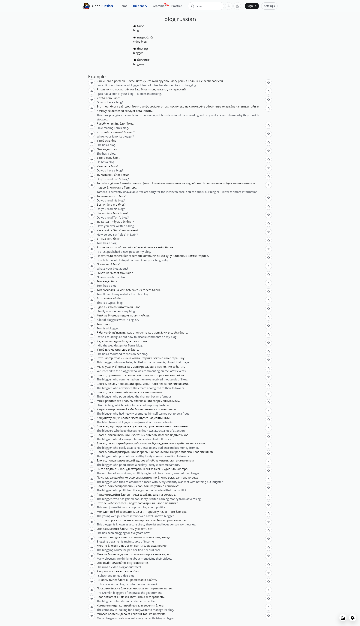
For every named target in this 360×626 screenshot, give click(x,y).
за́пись (148, 247)
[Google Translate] (228, 6)
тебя (102, 98)
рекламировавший (121, 384)
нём (162, 256)
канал (133, 392)
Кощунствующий (108, 418)
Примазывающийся (110, 477)
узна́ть (248, 183)
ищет (114, 605)
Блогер (101, 375)
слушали (108, 366)
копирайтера (128, 605)
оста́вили (149, 256)
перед (163, 384)
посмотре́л (122, 89)
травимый (121, 358)
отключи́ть (140, 332)
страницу (178, 358)
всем (132, 477)
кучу (169, 256)
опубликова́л (124, 247)
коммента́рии (157, 332)
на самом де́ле (195, 106)
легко (111, 443)
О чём (101, 264)
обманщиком (167, 409)
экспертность (155, 597)
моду (175, 401)
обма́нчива (213, 106)
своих (157, 554)
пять (144, 529)
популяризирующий (122, 452)
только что (106, 89)
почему (102, 111)
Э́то (99, 298)
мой (155, 81)
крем (138, 384)
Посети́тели (105, 256)
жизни (164, 452)
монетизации (143, 554)
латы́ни (131, 230)
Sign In (252, 6)
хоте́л (108, 332)
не (107, 273)
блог (140, 26)
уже (137, 529)
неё (101, 140)
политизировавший (121, 486)
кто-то (112, 307)
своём (160, 247)
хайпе (161, 614)
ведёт (107, 149)
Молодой (103, 511)
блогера (120, 366)
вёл (123, 221)
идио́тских (179, 256)
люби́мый (116, 132)
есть (109, 98)
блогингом (127, 529)
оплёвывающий (119, 435)
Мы (99, 366)
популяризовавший (121, 460)
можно (238, 183)
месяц (158, 469)
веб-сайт (132, 290)
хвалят (146, 588)
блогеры (114, 315)
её (109, 111)
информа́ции (151, 106)
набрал (175, 452)
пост (107, 106)
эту (132, 426)
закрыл (158, 358)
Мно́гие (102, 315)
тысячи (170, 375)
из (140, 290)
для (128, 341)
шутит (143, 418)
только (186, 477)
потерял (163, 435)
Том (99, 281)
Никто (101, 273)
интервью (150, 511)
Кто (99, 132)
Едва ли (102, 307)
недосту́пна (141, 183)
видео (166, 554)
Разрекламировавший (112, 409)
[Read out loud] (134, 26)
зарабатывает (184, 443)
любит (157, 520)
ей (132, 545)
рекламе (169, 494)
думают (125, 554)
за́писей (217, 81)
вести (207, 81)
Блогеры (102, 426)
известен (120, 520)
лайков (180, 375)
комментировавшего (141, 366)
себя (131, 409)
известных (137, 435)
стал (141, 392)
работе (151, 580)
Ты (98, 175)
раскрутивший (118, 392)
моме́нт (127, 183)
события (178, 366)
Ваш (137, 89)
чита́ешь (107, 175)
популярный (146, 503)
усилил (159, 486)
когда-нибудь (110, 221)
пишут (124, 315)
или (118, 187)
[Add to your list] (268, 82)
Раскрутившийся (108, 494)
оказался (151, 409)
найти (138, 545)
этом (202, 443)
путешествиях (138, 562)
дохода (165, 537)
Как (99, 230)
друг (162, 81)
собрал (159, 375)
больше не (195, 81)
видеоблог (119, 562)
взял (139, 511)
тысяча (109, 349)
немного (105, 81)
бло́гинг (143, 60)
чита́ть (114, 123)
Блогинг (102, 537)
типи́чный (109, 298)
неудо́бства (193, 183)
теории (168, 520)
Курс (100, 545)
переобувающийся (129, 443)
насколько (177, 106)
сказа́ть (107, 230)
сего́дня (137, 256)
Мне (100, 401)
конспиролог (141, 520)
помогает (110, 597)
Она (99, 149)
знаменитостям (146, 477)
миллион (187, 452)
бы (101, 332)
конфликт (171, 486)
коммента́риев (198, 256)
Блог (100, 597)
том (165, 106)
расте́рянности (124, 81)
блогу (173, 81)
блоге (111, 187)
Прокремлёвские (108, 588)
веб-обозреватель (116, 503)
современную (162, 401)
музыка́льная (231, 106)
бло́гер (142, 48)
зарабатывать (149, 494)
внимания (181, 426)
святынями (162, 418)
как (129, 332)
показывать (129, 597)
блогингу (114, 545)
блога (114, 106)
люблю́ (104, 123)
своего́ (147, 290)
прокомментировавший (124, 375)
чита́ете (107, 204)
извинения (173, 183)
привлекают (156, 426)
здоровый (143, 452)
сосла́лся (109, 290)
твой (105, 132)
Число (101, 469)
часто (135, 418)
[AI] (237, 6)
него (102, 157)
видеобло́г (145, 37)
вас (101, 166)
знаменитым (153, 392)
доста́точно (133, 106)
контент (136, 614)
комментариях (142, 358)
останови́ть (144, 111)
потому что (144, 81)
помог (125, 545)
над (151, 418)
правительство (161, 588)
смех (194, 477)
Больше (208, 183)
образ (155, 452)
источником (151, 537)
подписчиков (179, 435)
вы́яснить (119, 332)
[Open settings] (352, 617)
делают (125, 614)
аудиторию (166, 443)
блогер (128, 132)
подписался (107, 571)
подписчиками (177, 384)
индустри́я (248, 106)
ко (126, 477)
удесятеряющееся (138, 469)
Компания (104, 605)
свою (167, 358)
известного (167, 511)
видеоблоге (117, 580)
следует (130, 111)
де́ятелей (117, 111)
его (116, 196)
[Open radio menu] (342, 617)
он (153, 89)
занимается (111, 529)
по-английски (139, 315)
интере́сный (177, 89)
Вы (99, 204)
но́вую (138, 247)
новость (147, 375)
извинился (150, 384)
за (183, 183)
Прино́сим (158, 183)
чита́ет (114, 273)
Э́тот (100, 106)
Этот (100, 358)
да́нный (115, 183)
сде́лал (104, 341)
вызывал (174, 477)
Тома (130, 123)
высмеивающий (141, 401)
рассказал (137, 580)
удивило (170, 469)
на (132, 89)
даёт (122, 106)
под (144, 443)
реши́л (182, 81)
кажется (162, 89)
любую (153, 443)
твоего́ (118, 256)
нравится (109, 401)
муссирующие (119, 426)
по (167, 81)
